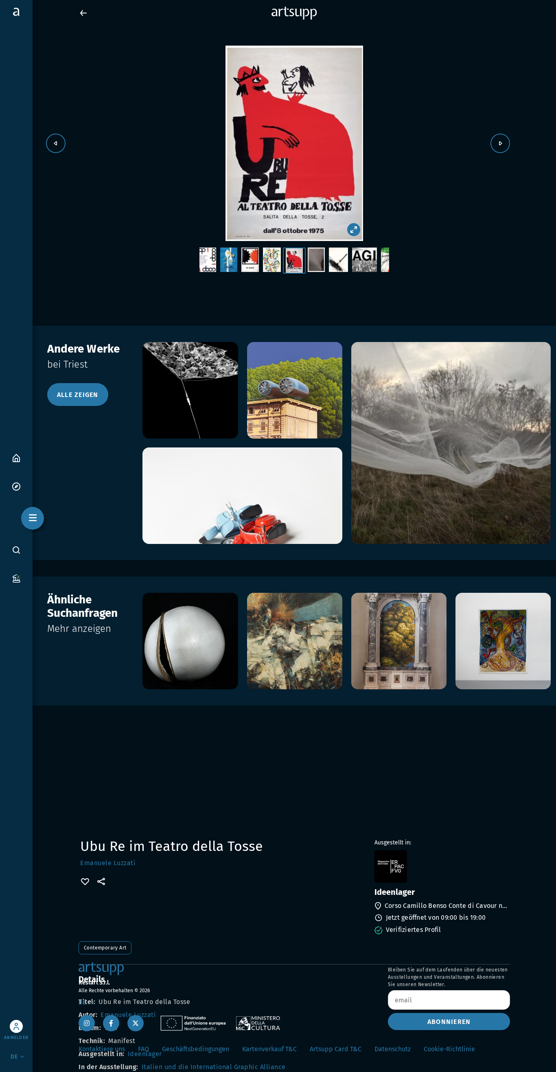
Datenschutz (392, 1049)
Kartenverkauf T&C (269, 1049)
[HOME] (16, 457)
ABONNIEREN (449, 1022)
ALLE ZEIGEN (78, 395)
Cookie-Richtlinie (449, 1049)
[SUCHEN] (16, 550)
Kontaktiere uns (102, 1049)
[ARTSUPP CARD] (16, 578)
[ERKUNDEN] (16, 486)
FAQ (143, 1049)
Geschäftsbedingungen (195, 1049)
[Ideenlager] (441, 866)
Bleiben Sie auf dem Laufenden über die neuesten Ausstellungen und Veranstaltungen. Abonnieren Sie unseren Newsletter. (448, 977)
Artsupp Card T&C (335, 1049)
